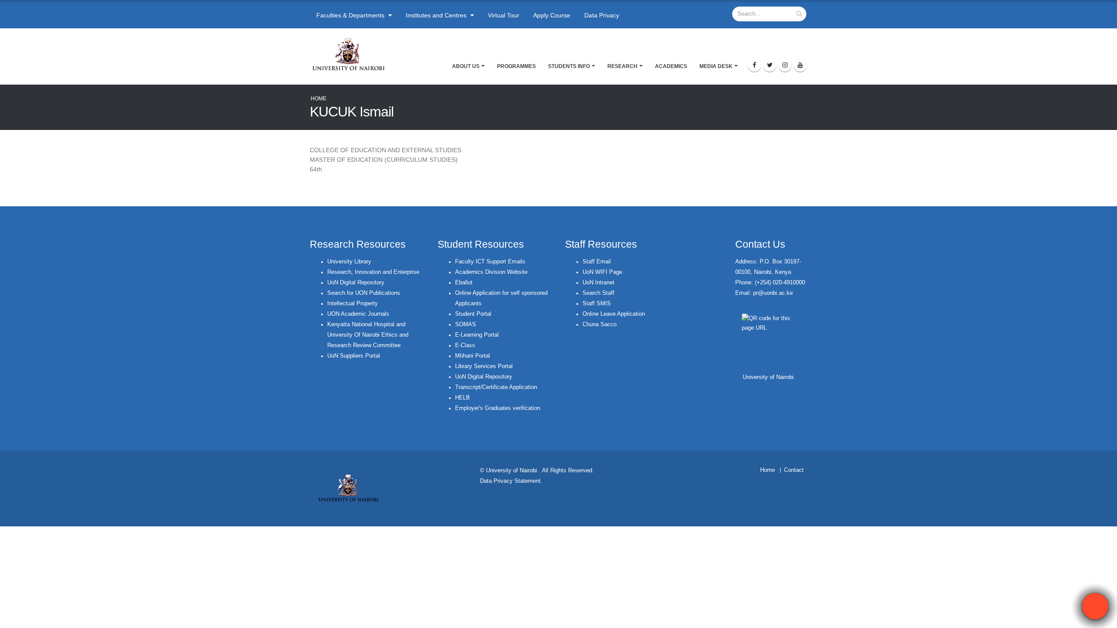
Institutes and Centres (437, 15)
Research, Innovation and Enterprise (373, 272)
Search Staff (598, 293)
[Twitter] (769, 65)
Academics (671, 66)
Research (622, 66)
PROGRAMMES (516, 66)
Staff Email (596, 262)
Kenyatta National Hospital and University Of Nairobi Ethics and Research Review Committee (367, 334)
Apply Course (551, 15)
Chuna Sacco (599, 324)
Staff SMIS (596, 303)
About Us (466, 66)
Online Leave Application (613, 314)
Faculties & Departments (351, 15)
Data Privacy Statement (510, 481)
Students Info (569, 66)
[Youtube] (800, 65)
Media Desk (716, 66)
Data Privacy (601, 15)
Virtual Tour (503, 15)
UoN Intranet (598, 283)
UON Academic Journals (358, 314)
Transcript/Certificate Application (496, 387)
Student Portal (473, 314)
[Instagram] (784, 65)
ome (769, 470)
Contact (794, 470)
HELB (462, 398)
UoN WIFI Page (602, 272)
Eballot (464, 283)
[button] (1095, 606)
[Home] (352, 54)
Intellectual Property (352, 303)
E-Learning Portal (477, 335)
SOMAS (465, 324)
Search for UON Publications (363, 293)
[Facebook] (754, 65)
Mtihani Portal (472, 356)
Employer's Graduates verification (497, 408)
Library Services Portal (484, 366)
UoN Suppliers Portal (353, 356)
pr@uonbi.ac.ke (773, 293)
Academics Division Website (491, 272)
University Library (349, 262)
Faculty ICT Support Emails (490, 262)
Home (318, 99)
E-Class (465, 345)
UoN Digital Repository (355, 283)
